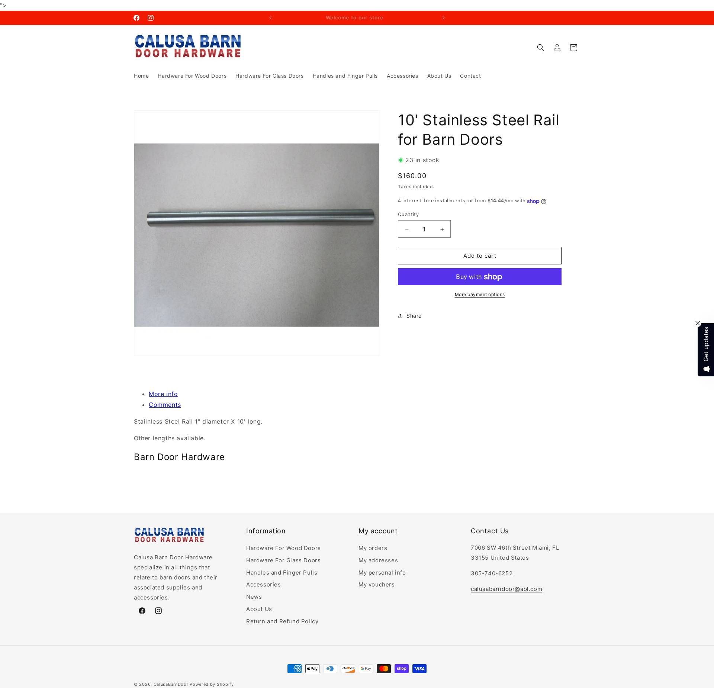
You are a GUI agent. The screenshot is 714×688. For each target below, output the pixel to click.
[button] (541, 47)
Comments (165, 404)
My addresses (378, 560)
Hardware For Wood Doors (283, 548)
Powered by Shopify (212, 684)
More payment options (480, 295)
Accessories (263, 584)
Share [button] (414, 316)
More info (163, 394)
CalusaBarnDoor (171, 684)
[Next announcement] (443, 18)
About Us (259, 609)
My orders (372, 548)
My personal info (382, 572)
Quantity (408, 215)
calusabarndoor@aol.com (506, 588)
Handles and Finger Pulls (281, 572)
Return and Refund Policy (282, 621)
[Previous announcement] (270, 18)
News (254, 596)
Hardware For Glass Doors (283, 560)
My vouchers (376, 584)
